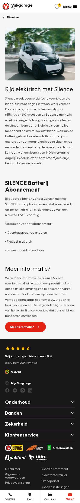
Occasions (49, 499)
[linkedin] (30, 390)
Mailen (70, 498)
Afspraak (10, 498)
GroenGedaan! (63, 448)
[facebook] (7, 390)
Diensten (12, 17)
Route (29, 499)
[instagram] (22, 390)
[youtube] (15, 390)
